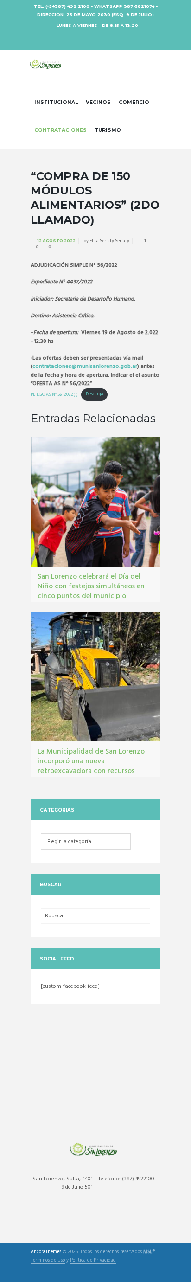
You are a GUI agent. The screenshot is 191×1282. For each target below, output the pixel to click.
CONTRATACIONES (60, 130)
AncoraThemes (46, 1252)
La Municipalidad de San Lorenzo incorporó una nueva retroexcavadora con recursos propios (91, 766)
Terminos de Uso (48, 1261)
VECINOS (98, 102)
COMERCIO (134, 102)
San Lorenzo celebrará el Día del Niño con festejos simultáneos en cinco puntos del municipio (91, 586)
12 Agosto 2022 (56, 240)
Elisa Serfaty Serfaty (109, 241)
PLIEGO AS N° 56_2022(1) (54, 394)
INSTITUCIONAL (56, 102)
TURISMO (108, 130)
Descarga (94, 394)
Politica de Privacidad (93, 1261)
